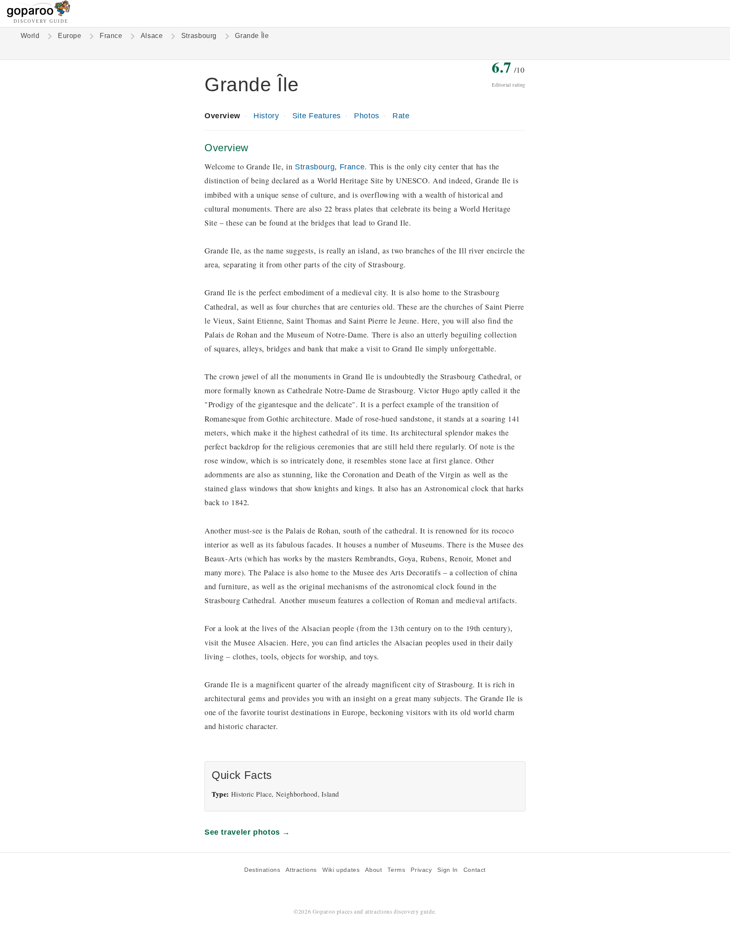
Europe (70, 35)
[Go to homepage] (39, 15)
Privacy (421, 870)
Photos (366, 115)
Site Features (316, 115)
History (266, 115)
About (373, 870)
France (111, 35)
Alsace (152, 35)
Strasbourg (199, 35)
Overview (222, 115)
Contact (474, 870)
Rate (400, 115)
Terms (396, 870)
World (30, 35)
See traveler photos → (247, 831)
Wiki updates (341, 870)
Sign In (447, 870)
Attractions (301, 870)
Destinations (262, 870)
